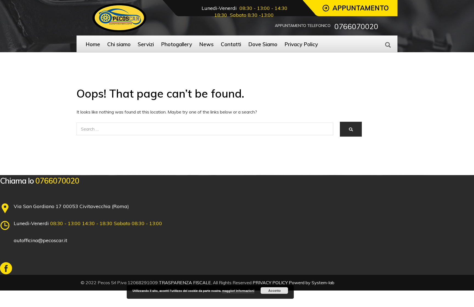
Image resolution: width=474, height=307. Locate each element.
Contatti (231, 44)
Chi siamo (119, 44)
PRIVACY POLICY (270, 282)
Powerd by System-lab (311, 282)
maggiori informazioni (238, 291)
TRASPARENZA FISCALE (185, 282)
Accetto (274, 290)
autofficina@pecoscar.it (40, 240)
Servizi (146, 44)
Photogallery (176, 44)
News (206, 44)
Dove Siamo (262, 44)
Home (93, 44)
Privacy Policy (301, 44)
